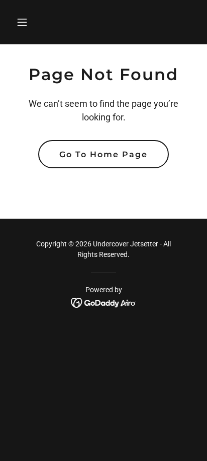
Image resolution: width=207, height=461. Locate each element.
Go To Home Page (103, 154)
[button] (26, 22)
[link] (104, 302)
